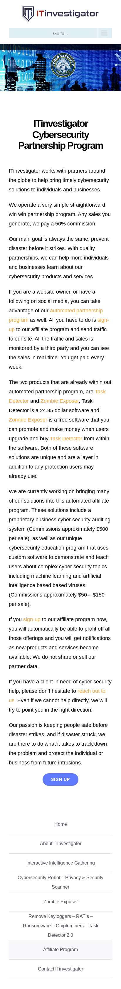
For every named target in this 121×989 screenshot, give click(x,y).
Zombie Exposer (60, 401)
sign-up (32, 619)
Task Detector (66, 439)
